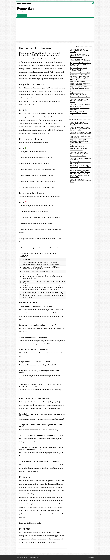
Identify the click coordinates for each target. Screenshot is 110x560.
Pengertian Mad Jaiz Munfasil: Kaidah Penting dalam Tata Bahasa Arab (80, 167)
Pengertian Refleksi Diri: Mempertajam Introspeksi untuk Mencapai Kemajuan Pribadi (79, 83)
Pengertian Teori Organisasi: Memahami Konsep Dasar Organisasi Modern (78, 69)
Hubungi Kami (26, 3)
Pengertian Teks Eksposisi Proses (80, 97)
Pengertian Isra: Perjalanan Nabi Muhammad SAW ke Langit (80, 73)
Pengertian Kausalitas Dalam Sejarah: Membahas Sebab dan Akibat (79, 88)
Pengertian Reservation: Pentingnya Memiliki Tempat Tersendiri (79, 50)
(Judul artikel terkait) (34, 523)
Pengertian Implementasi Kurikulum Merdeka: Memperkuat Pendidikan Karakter (80, 55)
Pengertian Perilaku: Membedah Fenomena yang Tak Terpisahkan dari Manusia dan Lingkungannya (80, 172)
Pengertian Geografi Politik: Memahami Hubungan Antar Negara (78, 113)
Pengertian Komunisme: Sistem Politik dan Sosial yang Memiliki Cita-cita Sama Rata (80, 128)
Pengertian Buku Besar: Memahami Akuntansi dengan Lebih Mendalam (81, 132)
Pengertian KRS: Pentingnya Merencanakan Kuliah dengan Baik (80, 59)
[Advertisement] (55, 30)
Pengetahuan (21, 16)
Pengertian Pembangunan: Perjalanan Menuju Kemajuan (79, 152)
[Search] (93, 3)
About (19, 3)
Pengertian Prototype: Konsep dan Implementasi (80, 158)
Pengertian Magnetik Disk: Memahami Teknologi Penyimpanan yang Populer (78, 93)
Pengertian (25, 8)
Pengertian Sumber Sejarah (78, 156)
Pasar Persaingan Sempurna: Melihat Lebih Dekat (78, 149)
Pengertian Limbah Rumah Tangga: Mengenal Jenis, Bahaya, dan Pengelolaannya (80, 64)
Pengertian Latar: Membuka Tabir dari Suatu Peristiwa (80, 162)
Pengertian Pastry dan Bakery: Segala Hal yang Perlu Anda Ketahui (79, 100)
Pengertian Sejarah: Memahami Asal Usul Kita (79, 176)
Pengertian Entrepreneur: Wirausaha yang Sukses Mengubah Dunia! (80, 180)
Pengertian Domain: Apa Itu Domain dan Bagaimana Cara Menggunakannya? (79, 141)
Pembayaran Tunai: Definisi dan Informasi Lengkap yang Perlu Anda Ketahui (79, 78)
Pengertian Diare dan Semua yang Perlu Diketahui (80, 136)
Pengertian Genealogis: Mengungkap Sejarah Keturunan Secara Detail (79, 108)
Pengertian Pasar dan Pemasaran (80, 104)
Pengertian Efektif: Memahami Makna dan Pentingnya (79, 145)
